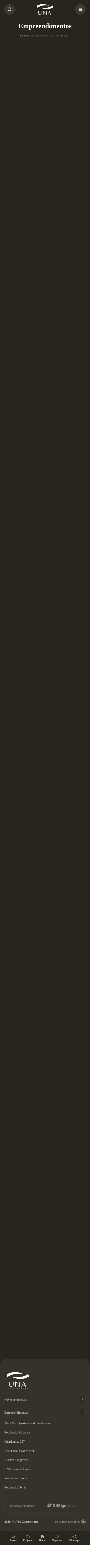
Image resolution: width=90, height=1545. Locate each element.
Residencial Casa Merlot (19, 1450)
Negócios (57, 1540)
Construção (43, 48)
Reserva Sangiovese (16, 1460)
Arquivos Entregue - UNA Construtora (45, 9)
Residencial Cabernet (17, 1432)
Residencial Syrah (15, 1487)
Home (42, 1540)
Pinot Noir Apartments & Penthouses (27, 1423)
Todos (14, 48)
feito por (67, 1521)
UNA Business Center (17, 1469)
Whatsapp (74, 1540)
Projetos (27, 1540)
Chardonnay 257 (14, 1441)
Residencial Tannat (16, 1478)
